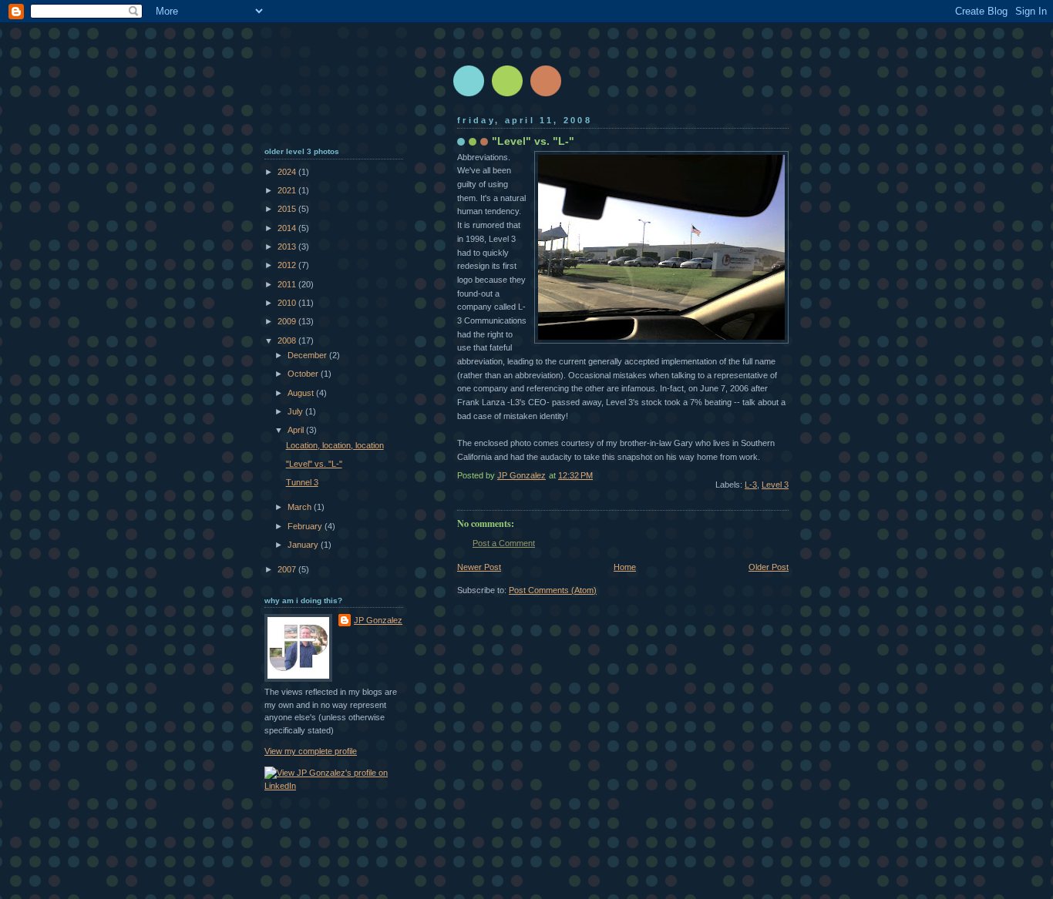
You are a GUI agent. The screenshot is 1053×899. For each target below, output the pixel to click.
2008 (288, 340)
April (297, 429)
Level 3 (775, 484)
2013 (288, 246)
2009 (288, 321)
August (302, 393)
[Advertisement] (333, 93)
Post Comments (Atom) (553, 590)
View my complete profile (310, 751)
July (296, 411)
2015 (288, 208)
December (308, 355)
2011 (288, 284)
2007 (288, 569)
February (306, 526)
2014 (288, 228)
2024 (288, 171)
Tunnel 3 (302, 482)
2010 (288, 302)
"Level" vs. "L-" (314, 463)
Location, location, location (335, 445)
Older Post (769, 567)
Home (625, 567)
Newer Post (479, 567)
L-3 (751, 484)
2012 (288, 265)
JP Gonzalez (378, 620)
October (304, 373)
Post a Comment (504, 543)
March (301, 507)
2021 (288, 190)
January (304, 544)
